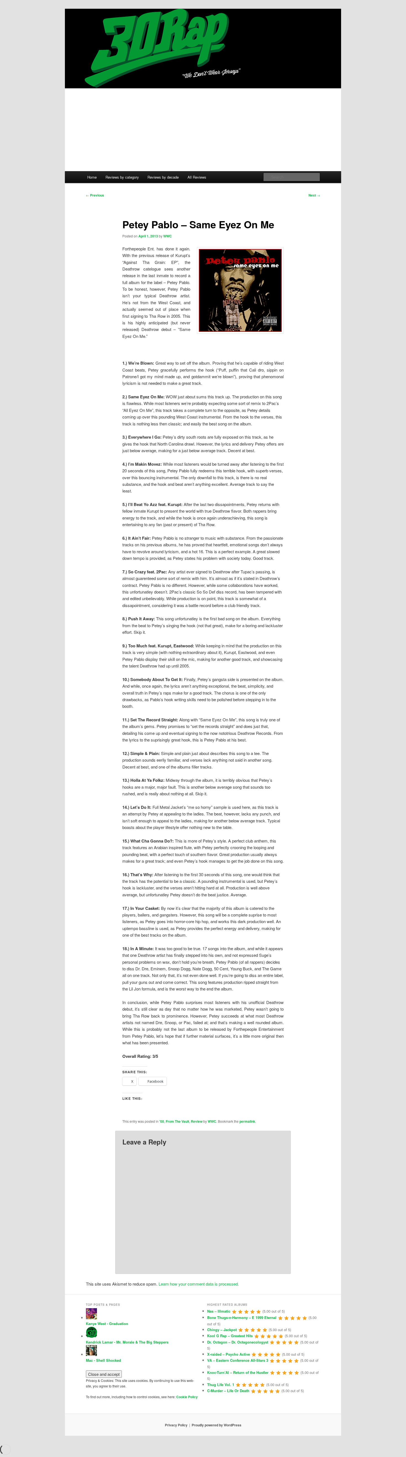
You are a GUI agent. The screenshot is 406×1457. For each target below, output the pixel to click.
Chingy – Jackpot (222, 1329)
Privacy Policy (176, 1424)
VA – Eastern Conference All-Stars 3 (237, 1360)
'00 (161, 1121)
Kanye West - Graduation (107, 1323)
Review (196, 1121)
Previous (95, 195)
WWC (167, 236)
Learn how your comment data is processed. (199, 1284)
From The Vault (177, 1121)
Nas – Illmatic (218, 1311)
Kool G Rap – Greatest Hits (230, 1335)
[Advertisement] (203, 129)
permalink (247, 1121)
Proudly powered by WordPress (216, 1424)
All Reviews (197, 177)
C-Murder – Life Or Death (228, 1390)
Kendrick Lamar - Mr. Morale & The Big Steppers (127, 1342)
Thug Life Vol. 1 (220, 1384)
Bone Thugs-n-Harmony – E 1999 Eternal (241, 1317)
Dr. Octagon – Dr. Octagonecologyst (237, 1342)
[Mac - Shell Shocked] (91, 1354)
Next (314, 195)
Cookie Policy (187, 1396)
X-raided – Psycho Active (228, 1354)
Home (92, 177)
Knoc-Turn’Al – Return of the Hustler (237, 1372)
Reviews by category (122, 177)
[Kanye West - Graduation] (91, 1317)
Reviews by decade (163, 177)
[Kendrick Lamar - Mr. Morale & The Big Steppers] (91, 1336)
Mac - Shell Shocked (103, 1360)
